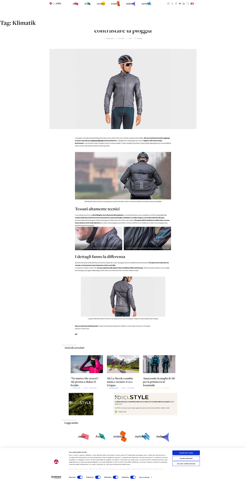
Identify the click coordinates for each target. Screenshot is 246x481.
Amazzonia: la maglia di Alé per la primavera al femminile (159, 382)
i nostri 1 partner (79, 455)
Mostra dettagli (144, 477)
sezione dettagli (136, 469)
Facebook (176, 3)
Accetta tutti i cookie (186, 453)
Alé (76, 334)
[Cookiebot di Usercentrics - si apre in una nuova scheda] (56, 477)
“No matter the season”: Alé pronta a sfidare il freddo (85, 382)
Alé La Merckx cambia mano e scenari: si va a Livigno (120, 382)
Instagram (168, 3)
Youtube (180, 3)
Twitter (172, 3)
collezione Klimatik (96, 141)
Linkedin (184, 3)
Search (188, 3)
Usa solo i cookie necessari (186, 463)
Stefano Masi (110, 38)
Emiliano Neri (76, 388)
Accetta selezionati (186, 458)
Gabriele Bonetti (113, 388)
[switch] (98, 477)
